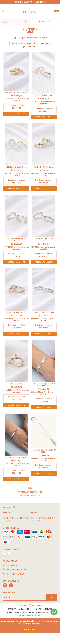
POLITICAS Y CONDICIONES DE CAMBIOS (42, 519)
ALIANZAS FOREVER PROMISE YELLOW (16, 240)
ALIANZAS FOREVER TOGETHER (16, 92)
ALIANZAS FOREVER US (16, 384)
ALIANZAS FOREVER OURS (43, 95)
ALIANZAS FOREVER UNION (16, 312)
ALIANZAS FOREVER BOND (43, 167)
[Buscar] (26, 22)
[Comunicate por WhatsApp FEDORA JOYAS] (54, 612)
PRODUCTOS (8, 512)
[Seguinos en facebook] (11, 585)
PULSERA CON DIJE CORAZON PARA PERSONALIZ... (44, 385)
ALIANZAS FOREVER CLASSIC (43, 312)
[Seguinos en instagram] (5, 585)
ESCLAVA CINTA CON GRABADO (16, 457)
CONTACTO (35, 512)
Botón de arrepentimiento (30, 615)
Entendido (30, 630)
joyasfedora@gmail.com (16, 569)
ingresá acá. (48, 612)
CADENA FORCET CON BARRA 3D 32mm (43, 451)
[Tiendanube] (30, 606)
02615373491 (12, 565)
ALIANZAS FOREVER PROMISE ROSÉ (44, 240)
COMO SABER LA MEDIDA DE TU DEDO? (16, 519)
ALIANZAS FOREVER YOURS (16, 167)
